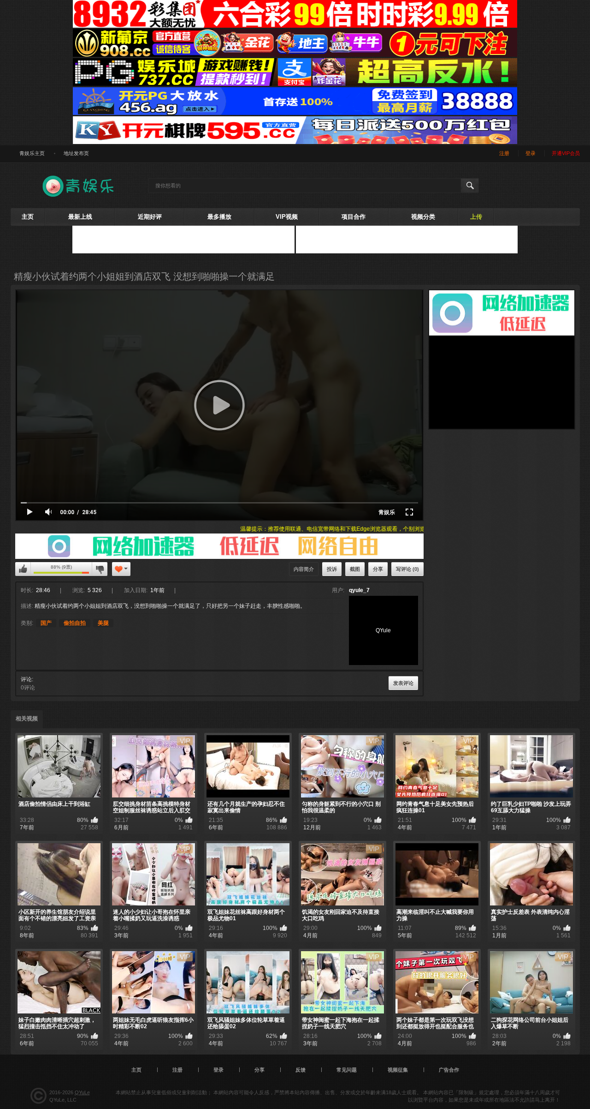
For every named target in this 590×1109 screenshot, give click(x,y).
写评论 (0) (407, 569)
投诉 (332, 569)
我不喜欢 (99, 569)
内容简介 (304, 569)
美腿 (103, 623)
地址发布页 (76, 153)
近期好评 (150, 216)
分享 (378, 569)
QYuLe (82, 1092)
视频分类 (423, 216)
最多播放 (219, 216)
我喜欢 (23, 569)
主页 (28, 216)
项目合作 (354, 216)
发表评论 (403, 683)
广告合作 (449, 1070)
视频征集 (398, 1070)
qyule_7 (359, 590)
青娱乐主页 (32, 153)
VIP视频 (287, 216)
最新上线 (80, 216)
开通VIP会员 (566, 153)
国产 (46, 623)
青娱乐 (386, 512)
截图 (355, 569)
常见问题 (346, 1070)
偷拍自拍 (75, 623)
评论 (26, 679)
